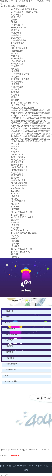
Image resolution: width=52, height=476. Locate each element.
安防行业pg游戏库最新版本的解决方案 (28, 126)
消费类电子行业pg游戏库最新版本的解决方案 (31, 118)
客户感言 (15, 149)
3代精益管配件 (18, 43)
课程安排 (15, 198)
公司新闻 (15, 241)
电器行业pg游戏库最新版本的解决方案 (28, 121)
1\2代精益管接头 (18, 40)
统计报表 (15, 76)
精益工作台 (16, 30)
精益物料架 (16, 35)
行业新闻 (15, 243)
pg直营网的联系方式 (20, 251)
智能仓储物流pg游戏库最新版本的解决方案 (30, 113)
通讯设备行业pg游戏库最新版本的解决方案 (30, 123)
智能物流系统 (17, 51)
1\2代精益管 (16, 38)
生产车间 (15, 227)
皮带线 (14, 20)
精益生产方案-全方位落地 (22, 108)
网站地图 (4, 474)
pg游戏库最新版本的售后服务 (24, 233)
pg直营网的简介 (18, 214)
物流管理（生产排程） (21, 79)
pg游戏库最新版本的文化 (22, 217)
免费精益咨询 (17, 165)
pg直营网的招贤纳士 (20, 230)
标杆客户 (15, 146)
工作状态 (15, 66)
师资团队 (15, 100)
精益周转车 (16, 33)
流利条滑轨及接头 (19, 48)
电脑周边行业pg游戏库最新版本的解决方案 (30, 128)
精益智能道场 (17, 175)
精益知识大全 (17, 162)
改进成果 (15, 151)
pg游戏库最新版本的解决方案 (24, 102)
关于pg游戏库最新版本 (21, 212)
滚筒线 (14, 22)
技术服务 (15, 204)
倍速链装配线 (17, 25)
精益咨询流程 (17, 172)
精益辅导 (15, 94)
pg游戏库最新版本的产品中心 (24, 12)
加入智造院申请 (18, 201)
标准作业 (15, 89)
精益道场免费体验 (19, 185)
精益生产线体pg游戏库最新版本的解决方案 (30, 110)
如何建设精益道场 (19, 183)
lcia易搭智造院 (17, 188)
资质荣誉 (15, 225)
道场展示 (15, 178)
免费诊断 (15, 209)
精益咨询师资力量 (19, 167)
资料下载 (15, 206)
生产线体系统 (17, 14)
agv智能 (15, 53)
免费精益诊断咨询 (19, 170)
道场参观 (15, 196)
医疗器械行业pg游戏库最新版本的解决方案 (30, 136)
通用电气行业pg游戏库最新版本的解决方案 (30, 139)
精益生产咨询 (17, 154)
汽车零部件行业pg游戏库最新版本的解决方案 (31, 133)
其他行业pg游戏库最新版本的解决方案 (28, 141)
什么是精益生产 (18, 159)
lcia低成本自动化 (18, 27)
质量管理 (15, 84)
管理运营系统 (17, 87)
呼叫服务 (15, 69)
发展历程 (15, 220)
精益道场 (15, 92)
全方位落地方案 (18, 105)
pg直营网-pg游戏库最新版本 (14, 6)
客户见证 (15, 144)
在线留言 (15, 257)
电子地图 (15, 254)
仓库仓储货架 (17, 58)
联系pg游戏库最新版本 (21, 249)
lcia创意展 (15, 191)
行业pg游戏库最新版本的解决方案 (26, 115)
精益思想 (15, 97)
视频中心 (15, 235)
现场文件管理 (17, 82)
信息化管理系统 (18, 61)
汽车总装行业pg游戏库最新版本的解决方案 (30, 131)
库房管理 (15, 71)
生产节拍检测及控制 (20, 74)
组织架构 (15, 222)
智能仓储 (15, 56)
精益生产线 (16, 17)
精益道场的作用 (18, 180)
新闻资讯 (15, 238)
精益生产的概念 (18, 157)
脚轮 (13, 45)
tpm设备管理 (17, 63)
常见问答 (15, 246)
